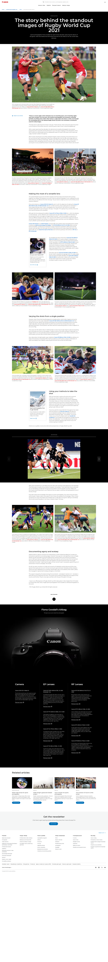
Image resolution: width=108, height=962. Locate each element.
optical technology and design (43, 225)
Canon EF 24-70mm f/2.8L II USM (57, 213)
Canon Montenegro (6, 867)
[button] (99, 459)
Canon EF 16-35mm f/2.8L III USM (67, 252)
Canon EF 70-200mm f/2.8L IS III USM (53, 712)
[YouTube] (105, 867)
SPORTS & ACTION (54, 15)
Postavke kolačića (76, 864)
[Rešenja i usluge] (70, 5)
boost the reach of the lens (46, 229)
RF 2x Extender (33, 231)
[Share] (54, 599)
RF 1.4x (74, 229)
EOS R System (44, 223)
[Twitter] (101, 867)
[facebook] (95, 867)
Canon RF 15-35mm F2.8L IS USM (80, 709)
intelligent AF (35, 301)
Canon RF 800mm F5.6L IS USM (62, 337)
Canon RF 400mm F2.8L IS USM (80, 725)
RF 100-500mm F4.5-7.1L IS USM (62, 225)
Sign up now (53, 823)
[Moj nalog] (105, 2)
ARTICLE (35, 790)
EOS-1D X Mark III (64, 411)
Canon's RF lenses (33, 223)
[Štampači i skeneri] (61, 5)
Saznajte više (16, 802)
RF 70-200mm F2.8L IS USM (67, 242)
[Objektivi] (51, 5)
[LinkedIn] (98, 867)
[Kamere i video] (45, 5)
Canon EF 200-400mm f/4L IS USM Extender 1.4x (82, 181)
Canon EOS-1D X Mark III (32, 106)
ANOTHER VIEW (54, 434)
